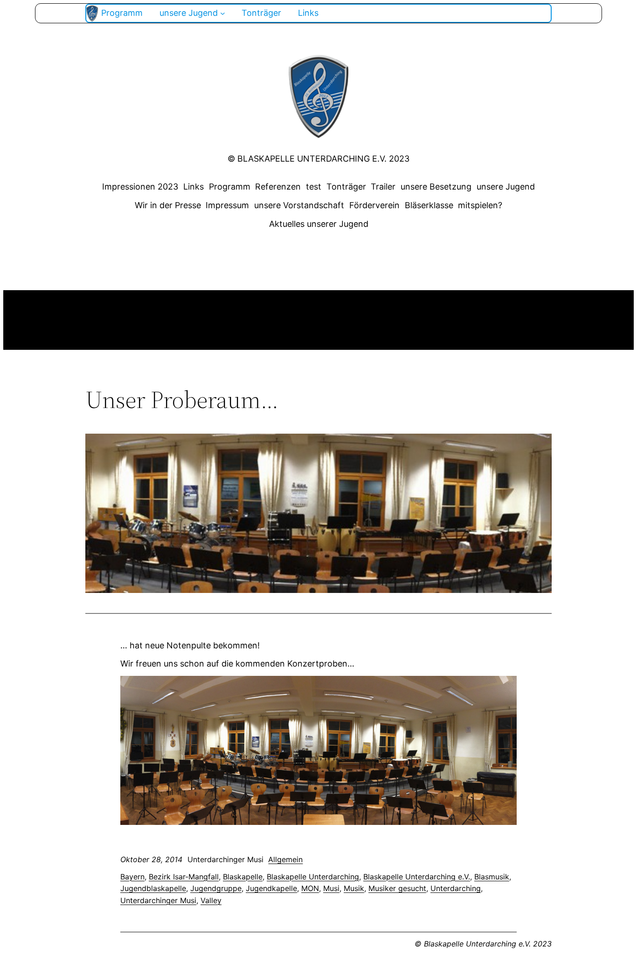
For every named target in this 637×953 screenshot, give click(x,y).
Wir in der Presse (168, 205)
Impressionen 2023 (140, 186)
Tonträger (346, 186)
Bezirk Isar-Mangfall (184, 876)
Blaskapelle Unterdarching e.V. (416, 876)
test (313, 186)
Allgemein (285, 859)
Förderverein (374, 205)
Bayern (132, 876)
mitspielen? (480, 205)
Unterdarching (455, 888)
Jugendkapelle (271, 888)
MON (310, 888)
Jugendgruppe (216, 888)
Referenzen (278, 186)
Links (193, 186)
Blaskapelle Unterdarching (313, 876)
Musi (331, 888)
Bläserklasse (429, 205)
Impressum (227, 205)
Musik (354, 888)
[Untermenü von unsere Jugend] (222, 13)
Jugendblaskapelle (153, 888)
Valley (211, 900)
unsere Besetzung (436, 186)
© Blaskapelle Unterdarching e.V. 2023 (318, 158)
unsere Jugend (506, 186)
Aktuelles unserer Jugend (318, 224)
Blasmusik (491, 876)
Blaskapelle (243, 876)
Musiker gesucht (397, 888)
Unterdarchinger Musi (158, 900)
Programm (229, 186)
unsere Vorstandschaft (299, 205)
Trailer (383, 186)
